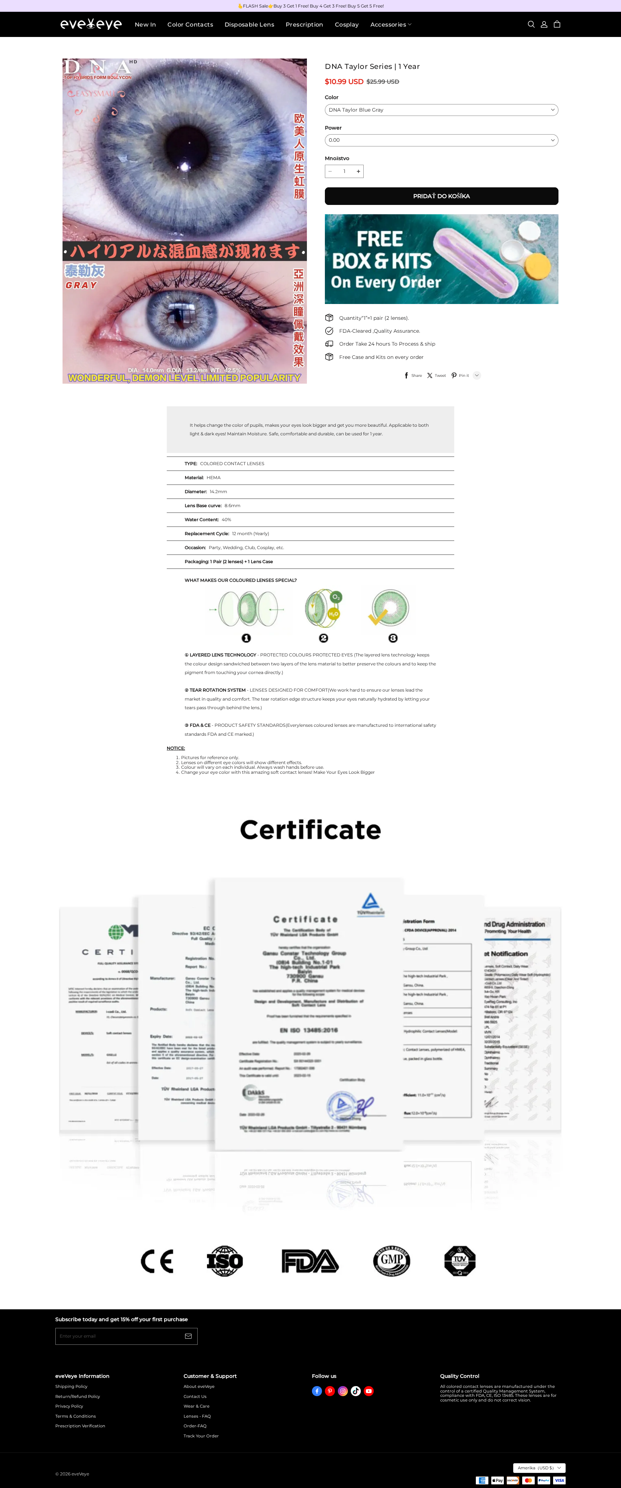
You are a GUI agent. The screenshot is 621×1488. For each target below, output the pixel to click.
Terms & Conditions (75, 1416)
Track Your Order (201, 1436)
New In (145, 24)
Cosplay (347, 24)
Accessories (388, 24)
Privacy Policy (69, 1406)
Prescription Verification (80, 1426)
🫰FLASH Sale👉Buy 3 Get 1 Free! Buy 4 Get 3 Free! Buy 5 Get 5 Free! (311, 6)
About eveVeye (199, 1386)
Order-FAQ (195, 1426)
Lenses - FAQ (197, 1416)
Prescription (304, 24)
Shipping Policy (71, 1386)
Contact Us (195, 1396)
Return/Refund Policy (77, 1396)
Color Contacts (190, 24)
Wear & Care (197, 1406)
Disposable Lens (249, 24)
